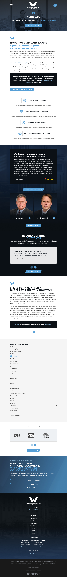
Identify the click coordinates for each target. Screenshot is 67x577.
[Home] (33, 5)
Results (33, 530)
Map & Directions (25, 546)
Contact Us (33, 533)
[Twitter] (36, 553)
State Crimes (33, 525)
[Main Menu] (11, 5)
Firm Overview (33, 518)
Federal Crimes (33, 520)
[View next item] (35, 267)
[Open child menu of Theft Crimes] (56, 406)
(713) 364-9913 (33, 509)
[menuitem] (33, 346)
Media (33, 528)
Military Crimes (33, 523)
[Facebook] (30, 553)
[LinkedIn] (33, 553)
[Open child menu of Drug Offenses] (56, 361)
